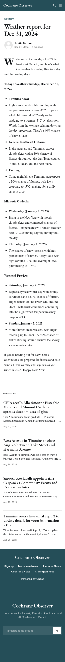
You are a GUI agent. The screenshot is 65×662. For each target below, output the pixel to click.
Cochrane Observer (17, 5)
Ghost (40, 578)
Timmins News (52, 566)
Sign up (9, 566)
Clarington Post (44, 571)
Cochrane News (20, 571)
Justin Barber (23, 43)
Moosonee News (28, 566)
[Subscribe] (57, 630)
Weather (9, 19)
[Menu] (60, 5)
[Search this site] (54, 5)
